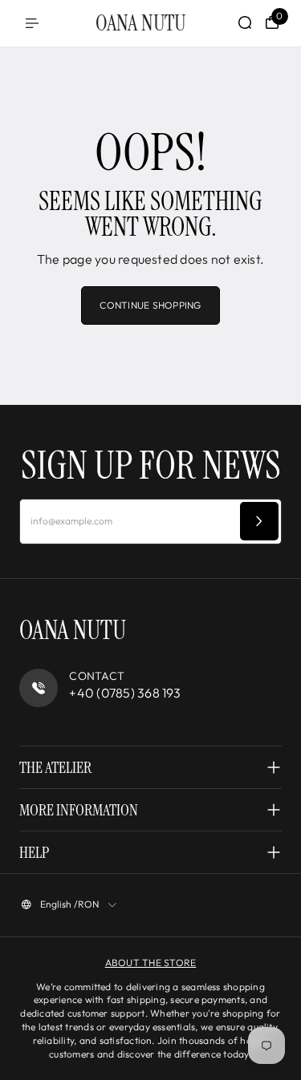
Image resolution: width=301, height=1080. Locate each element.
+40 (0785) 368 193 (125, 693)
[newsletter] (259, 521)
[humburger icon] (32, 23)
